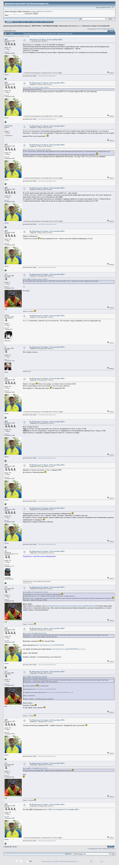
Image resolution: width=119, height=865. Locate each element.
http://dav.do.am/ (27, 583)
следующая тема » (108, 29)
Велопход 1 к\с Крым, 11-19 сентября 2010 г (96, 26)
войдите (34, 11)
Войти (41, 21)
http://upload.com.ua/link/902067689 (51, 645)
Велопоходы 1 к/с (65, 26)
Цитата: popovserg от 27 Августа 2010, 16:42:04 (37, 149)
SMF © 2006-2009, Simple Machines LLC (66, 861)
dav (80, 26)
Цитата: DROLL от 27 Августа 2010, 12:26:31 (36, 87)
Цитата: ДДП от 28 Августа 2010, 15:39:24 (35, 279)
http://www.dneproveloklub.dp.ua (47, 76)
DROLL (7, 315)
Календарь (35, 21)
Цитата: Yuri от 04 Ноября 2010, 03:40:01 (35, 633)
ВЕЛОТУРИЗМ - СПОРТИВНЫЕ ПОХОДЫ (45, 26)
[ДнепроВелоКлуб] (5, 79)
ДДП (6, 39)
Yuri (6, 274)
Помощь (22, 21)
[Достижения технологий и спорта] (5, 583)
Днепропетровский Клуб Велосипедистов (17, 26)
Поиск (28, 21)
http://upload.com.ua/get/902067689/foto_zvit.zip (68, 649)
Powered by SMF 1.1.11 (47, 861)
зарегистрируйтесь (46, 11)
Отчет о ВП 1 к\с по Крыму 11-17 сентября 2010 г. (61, 809)
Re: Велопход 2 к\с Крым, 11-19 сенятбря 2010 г (47, 83)
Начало (9, 21)
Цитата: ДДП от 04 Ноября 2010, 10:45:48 (35, 676)
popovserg (8, 126)
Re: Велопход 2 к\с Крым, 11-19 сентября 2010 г (47, 804)
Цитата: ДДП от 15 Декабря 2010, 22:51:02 (35, 768)
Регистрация (48, 21)
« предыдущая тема (94, 29)
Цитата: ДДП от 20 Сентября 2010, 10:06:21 (35, 592)
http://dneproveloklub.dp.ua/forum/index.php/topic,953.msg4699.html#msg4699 (71, 606)
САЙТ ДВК (16, 21)
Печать (111, 31)
